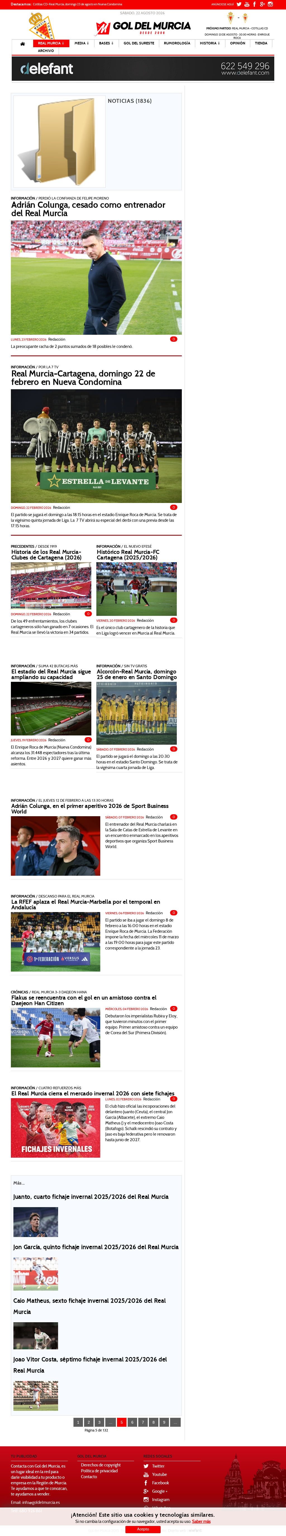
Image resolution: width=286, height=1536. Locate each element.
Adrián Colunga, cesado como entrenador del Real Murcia (88, 209)
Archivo (46, 51)
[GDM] (96, 446)
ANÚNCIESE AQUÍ (222, 4)
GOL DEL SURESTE (139, 43)
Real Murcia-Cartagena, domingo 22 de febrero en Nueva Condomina (83, 378)
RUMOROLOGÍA (177, 43)
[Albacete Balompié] (35, 1274)
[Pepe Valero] (96, 278)
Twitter (158, 1466)
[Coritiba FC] (35, 1336)
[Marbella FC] (55, 942)
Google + (160, 1492)
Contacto (89, 1477)
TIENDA (261, 43)
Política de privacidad (99, 1471)
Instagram (161, 1500)
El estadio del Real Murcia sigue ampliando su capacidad (51, 674)
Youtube (159, 1475)
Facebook (160, 1483)
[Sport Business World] (55, 846)
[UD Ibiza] (136, 713)
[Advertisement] (231, 169)
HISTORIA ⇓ (210, 43)
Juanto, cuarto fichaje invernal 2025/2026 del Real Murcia (91, 1197)
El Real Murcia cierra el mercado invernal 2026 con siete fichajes (93, 1094)
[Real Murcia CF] (51, 709)
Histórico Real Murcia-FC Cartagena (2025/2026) (128, 555)
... (110, 1422)
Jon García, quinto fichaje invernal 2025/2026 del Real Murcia (96, 1248)
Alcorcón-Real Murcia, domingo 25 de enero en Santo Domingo (137, 674)
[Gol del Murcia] (142, 29)
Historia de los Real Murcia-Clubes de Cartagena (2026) (46, 555)
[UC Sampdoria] (35, 1222)
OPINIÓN (237, 43)
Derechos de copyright (101, 1465)
